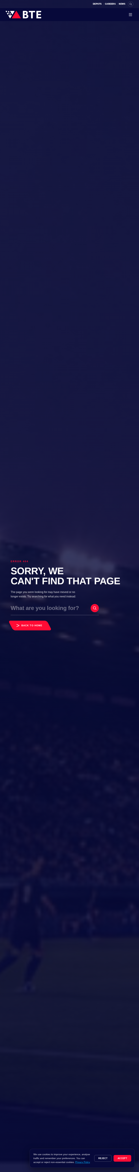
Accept (122, 1158)
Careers (110, 4)
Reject (103, 1158)
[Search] (130, 4)
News (122, 4)
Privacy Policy (82, 1162)
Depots (97, 4)
